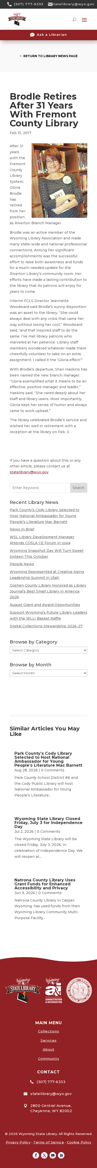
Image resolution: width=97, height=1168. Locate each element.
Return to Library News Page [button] (50, 56)
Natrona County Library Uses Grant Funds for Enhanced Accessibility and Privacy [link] (44, 884)
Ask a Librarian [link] (52, 35)
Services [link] (49, 1040)
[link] (11, 4)
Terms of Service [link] (48, 1142)
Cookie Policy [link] (79, 1142)
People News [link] (22, 564)
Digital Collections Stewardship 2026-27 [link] (46, 626)
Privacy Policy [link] (18, 1142)
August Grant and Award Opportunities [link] (45, 605)
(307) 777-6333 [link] (28, 4)
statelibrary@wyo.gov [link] (73, 4)
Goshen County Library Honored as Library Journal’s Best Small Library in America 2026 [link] (48, 591)
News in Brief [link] (22, 529)
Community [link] (48, 1058)
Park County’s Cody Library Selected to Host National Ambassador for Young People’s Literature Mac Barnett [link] (44, 516)
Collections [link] (48, 1031)
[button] (36, 1155)
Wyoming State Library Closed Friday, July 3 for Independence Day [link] (48, 822)
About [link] (48, 1049)
